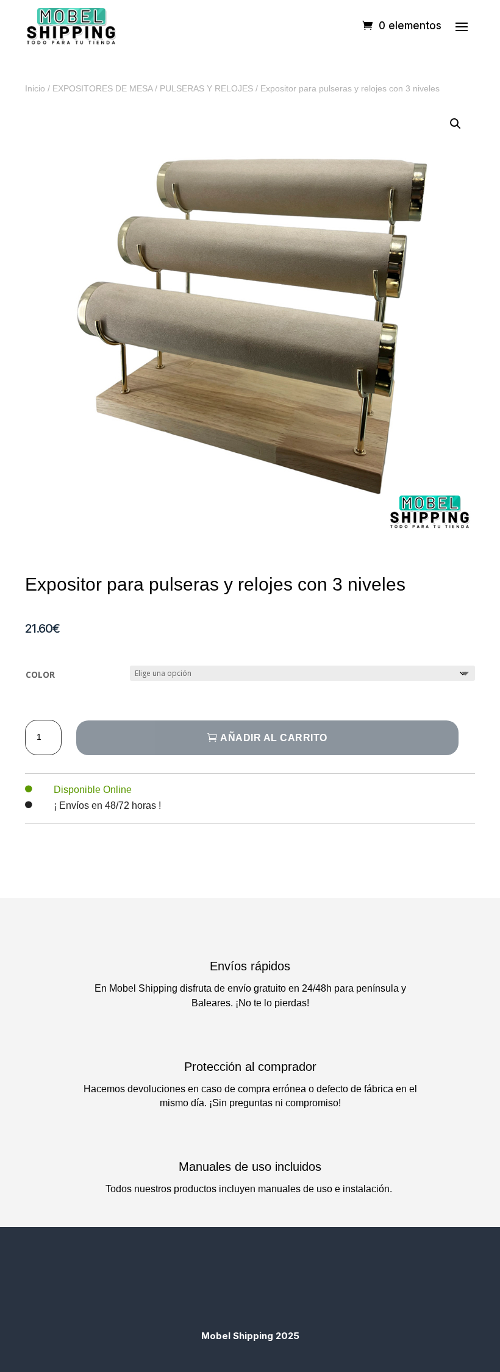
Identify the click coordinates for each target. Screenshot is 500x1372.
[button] (455, 124)
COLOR (40, 674)
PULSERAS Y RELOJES (206, 88)
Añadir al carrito (273, 738)
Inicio (35, 88)
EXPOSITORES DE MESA (102, 88)
